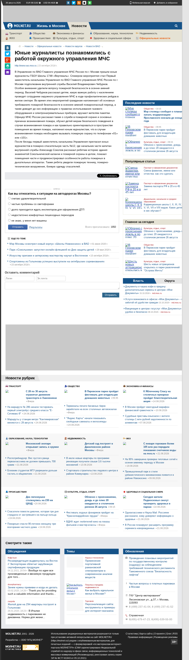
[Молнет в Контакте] (68, 3)
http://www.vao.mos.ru (26, 65)
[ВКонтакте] (7, 48)
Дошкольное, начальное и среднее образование (160, 200)
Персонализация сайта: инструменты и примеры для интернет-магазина (100, 607)
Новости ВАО (93, 46)
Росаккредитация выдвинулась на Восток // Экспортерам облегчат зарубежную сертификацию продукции (33, 564)
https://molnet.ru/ (60, 640)
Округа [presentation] (169, 280)
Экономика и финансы (70, 33)
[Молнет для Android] (84, 3)
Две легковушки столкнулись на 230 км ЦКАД (39, 500)
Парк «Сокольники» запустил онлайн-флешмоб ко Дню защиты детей (52, 249)
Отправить (17, 227)
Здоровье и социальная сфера (112, 38)
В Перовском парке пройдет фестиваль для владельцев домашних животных (159, 132)
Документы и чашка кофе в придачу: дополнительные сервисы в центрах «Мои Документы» (148, 289)
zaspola (11, 601)
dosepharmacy (14, 584)
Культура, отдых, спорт (70, 38)
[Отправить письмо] (7, 72)
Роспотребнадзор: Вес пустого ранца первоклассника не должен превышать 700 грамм (31, 461)
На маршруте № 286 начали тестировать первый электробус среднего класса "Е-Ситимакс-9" (30, 410)
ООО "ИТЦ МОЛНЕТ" (32, 640)
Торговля (89, 601)
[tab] (138, 281)
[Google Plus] (7, 60)
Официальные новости (155, 38)
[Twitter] (7, 54)
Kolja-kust (12, 558)
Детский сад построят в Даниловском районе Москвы (99, 447)
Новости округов (73, 46)
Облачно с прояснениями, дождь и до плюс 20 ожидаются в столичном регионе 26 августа (162, 147)
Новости (29, 46)
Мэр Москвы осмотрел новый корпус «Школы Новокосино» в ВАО (49, 243)
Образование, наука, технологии (113, 33)
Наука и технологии (94, 558)
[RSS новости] (79, 3)
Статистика (132, 633)
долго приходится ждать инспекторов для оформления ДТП (47, 209)
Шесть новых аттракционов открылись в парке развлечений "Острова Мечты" (162, 267)
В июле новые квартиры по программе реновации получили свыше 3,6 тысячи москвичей (88, 461)
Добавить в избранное (167, 3)
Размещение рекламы (166, 637)
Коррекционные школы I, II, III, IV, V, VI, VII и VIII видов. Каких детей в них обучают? (163, 207)
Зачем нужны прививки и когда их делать (32, 587)
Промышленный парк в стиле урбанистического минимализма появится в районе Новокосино (149, 475)
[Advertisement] (92, 14)
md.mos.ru (157, 293)
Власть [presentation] (138, 280)
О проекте (159, 633)
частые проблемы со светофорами (32, 204)
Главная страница (19, 46)
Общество (39, 33)
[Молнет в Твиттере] (73, 3)
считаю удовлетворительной (28, 198)
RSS (175, 633)
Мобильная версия (141, 3)
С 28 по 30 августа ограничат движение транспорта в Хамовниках (41, 394)
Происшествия (42, 38)
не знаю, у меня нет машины (29, 220)
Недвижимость (148, 33)
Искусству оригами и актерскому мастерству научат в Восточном (49, 255)
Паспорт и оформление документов (161, 168)
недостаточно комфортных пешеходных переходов (42, 215)
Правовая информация (140, 637)
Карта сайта (146, 633)
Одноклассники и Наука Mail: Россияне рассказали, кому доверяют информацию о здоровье (149, 516)
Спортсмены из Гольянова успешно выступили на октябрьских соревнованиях (56, 261)
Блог (168, 633)
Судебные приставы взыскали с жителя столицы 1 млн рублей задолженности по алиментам (148, 419)
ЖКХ (12, 38)
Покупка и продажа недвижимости (94, 586)
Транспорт (15, 33)
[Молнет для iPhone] (90, 3)
